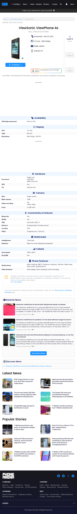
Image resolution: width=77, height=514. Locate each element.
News (47, 485)
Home (42, 485)
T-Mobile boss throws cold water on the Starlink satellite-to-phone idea (24, 427)
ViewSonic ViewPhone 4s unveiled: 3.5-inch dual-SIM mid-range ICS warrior (43, 320)
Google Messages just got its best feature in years (24, 407)
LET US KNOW (16, 282)
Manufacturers (55, 485)
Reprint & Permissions (9, 494)
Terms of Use (44, 494)
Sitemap (42, 487)
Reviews (64, 485)
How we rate (19, 487)
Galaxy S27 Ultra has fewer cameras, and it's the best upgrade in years (23, 440)
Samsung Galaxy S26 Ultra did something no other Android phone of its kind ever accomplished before (62, 441)
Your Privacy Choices (54, 496)
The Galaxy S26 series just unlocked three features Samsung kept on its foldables (62, 394)
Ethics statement (7, 487)
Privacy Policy (55, 494)
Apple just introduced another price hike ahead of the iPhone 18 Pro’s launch (62, 381)
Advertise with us (8, 496)
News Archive (51, 487)
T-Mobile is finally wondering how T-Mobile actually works (62, 407)
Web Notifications (67, 494)
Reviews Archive (62, 487)
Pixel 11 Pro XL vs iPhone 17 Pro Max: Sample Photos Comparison (63, 427)
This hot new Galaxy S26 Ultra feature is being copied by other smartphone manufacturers (25, 394)
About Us (5, 485)
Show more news (38, 353)
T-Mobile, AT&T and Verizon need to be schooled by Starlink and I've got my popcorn (63, 454)
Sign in (72, 4)
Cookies (42, 496)
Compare (15, 65)
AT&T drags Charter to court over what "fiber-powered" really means (24, 381)
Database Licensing (24, 494)
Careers (27, 485)
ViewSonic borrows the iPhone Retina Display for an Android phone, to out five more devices (44, 336)
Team (12, 485)
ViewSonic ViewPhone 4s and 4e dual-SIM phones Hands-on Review (41, 304)
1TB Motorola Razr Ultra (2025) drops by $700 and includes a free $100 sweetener (25, 454)
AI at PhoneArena (31, 487)
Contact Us (19, 485)
